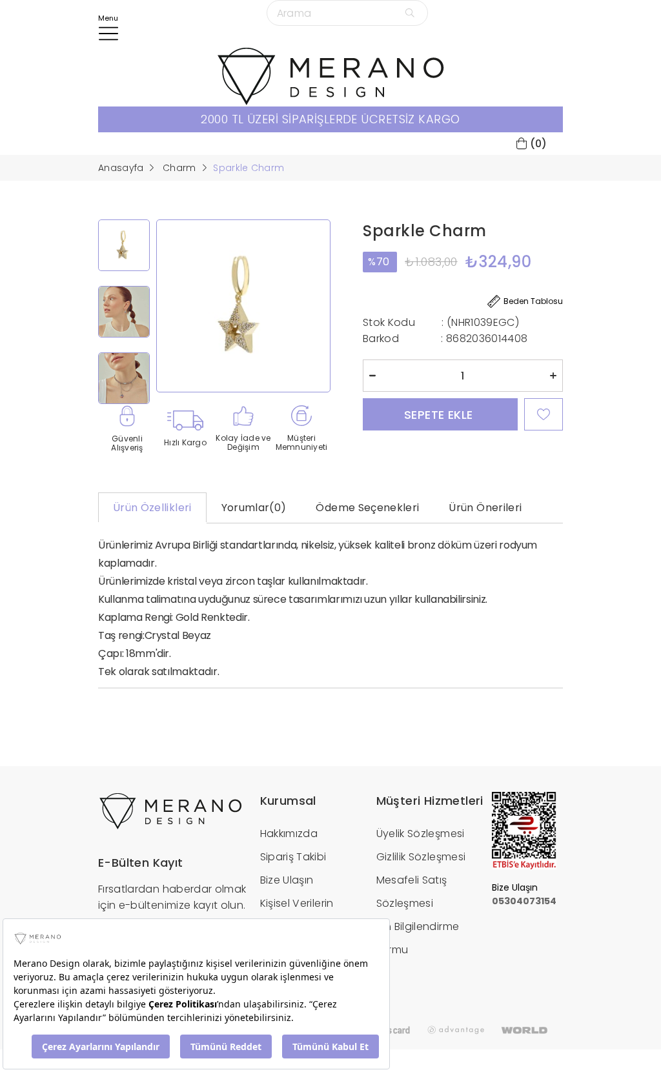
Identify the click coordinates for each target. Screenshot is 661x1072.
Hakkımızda (289, 833)
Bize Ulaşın (287, 880)
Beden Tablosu (533, 301)
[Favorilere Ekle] (543, 414)
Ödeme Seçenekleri (367, 507)
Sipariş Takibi (293, 856)
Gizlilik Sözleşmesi (421, 856)
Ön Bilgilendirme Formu (418, 938)
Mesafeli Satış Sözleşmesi (411, 892)
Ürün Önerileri (485, 507)
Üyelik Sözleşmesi (420, 833)
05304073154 (524, 901)
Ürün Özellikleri (152, 507)
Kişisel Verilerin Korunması (297, 915)
